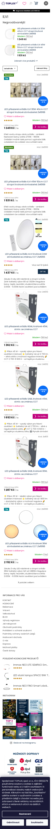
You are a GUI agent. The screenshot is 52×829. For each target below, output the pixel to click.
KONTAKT (7, 600)
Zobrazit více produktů (24, 61)
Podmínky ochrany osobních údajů (19, 633)
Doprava (7, 644)
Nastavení (25, 813)
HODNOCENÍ (8, 603)
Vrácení (6, 610)
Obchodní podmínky (12, 627)
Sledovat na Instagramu (24, 742)
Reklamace (8, 607)
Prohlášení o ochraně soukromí (17, 630)
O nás (5, 640)
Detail (43, 271)
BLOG (5, 617)
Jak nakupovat (9, 623)
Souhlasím (37, 822)
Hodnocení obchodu (12, 637)
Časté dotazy (9, 650)
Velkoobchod (9, 613)
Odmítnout (13, 822)
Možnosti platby (10, 647)
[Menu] (46, 3)
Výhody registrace (11, 620)
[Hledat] (30, 3)
